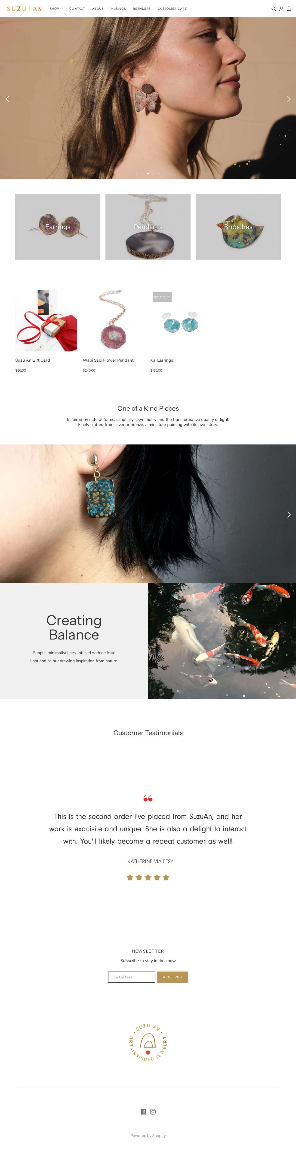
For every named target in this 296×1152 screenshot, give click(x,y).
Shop (54, 8)
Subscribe (173, 977)
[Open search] (273, 8)
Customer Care (172, 8)
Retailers (142, 8)
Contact (77, 8)
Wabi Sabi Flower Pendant (108, 360)
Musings (118, 8)
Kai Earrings (161, 360)
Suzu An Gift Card (32, 360)
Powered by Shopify (148, 1135)
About (97, 8)
